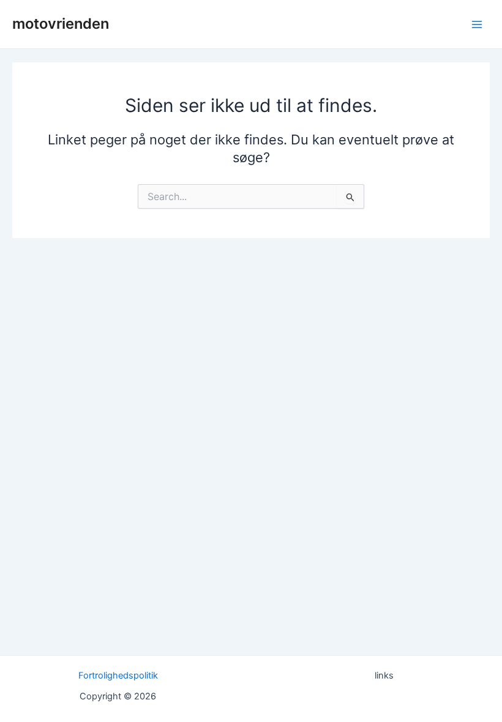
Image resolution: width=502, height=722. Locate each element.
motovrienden (60, 23)
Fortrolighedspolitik (118, 675)
